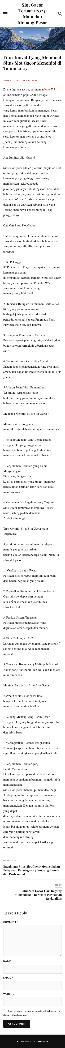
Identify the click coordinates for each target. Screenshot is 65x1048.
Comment (10, 922)
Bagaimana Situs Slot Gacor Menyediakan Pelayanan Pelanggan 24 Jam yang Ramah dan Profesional (31, 870)
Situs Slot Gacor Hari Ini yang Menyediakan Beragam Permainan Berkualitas (38, 894)
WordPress (40, 1041)
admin (7, 80)
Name (8, 961)
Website (8, 994)
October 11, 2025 (26, 80)
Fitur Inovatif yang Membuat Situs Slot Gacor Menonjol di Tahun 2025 (32, 62)
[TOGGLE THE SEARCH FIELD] (60, 13)
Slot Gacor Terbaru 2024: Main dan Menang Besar (32, 13)
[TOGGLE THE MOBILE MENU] (5, 13)
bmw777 (49, 89)
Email (8, 977)
